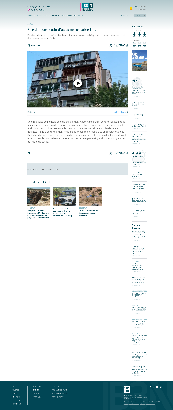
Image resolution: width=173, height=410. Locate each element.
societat (135, 305)
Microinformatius (139, 291)
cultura (135, 262)
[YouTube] (40, 10)
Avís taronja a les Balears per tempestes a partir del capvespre (139, 200)
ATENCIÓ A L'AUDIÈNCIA (134, 404)
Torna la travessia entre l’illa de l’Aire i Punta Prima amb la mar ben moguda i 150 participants (139, 339)
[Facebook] (35, 10)
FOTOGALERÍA (37, 397)
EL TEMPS (36, 390)
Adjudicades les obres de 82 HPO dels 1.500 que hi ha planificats (139, 309)
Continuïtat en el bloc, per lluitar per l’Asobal (139, 125)
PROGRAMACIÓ (17, 404)
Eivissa (63, 15)
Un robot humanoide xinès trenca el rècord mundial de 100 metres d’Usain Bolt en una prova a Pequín (139, 354)
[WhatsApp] (123, 45)
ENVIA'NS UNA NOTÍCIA (59, 393)
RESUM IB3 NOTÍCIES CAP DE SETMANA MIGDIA (139, 295)
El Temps (31, 15)
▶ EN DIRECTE (126, 15)
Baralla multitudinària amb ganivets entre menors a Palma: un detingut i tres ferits (138, 280)
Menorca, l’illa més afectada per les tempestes (138, 174)
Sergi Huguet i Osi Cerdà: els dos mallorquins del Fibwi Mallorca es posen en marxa (139, 90)
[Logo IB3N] (86, 7)
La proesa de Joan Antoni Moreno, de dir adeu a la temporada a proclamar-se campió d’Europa (139, 138)
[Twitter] (110, 45)
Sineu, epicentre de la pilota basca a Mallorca (139, 115)
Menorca (55, 15)
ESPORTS (36, 393)
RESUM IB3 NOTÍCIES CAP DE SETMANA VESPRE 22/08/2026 (139, 323)
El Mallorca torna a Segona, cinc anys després (138, 104)
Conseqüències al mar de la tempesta (139, 163)
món (30, 24)
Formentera (71, 15)
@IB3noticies (120, 112)
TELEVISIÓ (16, 390)
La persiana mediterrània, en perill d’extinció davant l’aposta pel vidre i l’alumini (138, 250)
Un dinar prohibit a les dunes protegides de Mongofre (88, 213)
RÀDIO (15, 393)
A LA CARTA (16, 400)
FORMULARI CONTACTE (59, 390)
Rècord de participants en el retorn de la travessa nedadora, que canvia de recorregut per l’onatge (139, 369)
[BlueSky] (44, 10)
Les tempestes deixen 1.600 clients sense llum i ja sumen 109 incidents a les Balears (139, 187)
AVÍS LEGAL (142, 404)
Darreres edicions (137, 156)
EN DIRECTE (16, 397)
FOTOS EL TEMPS (58, 397)
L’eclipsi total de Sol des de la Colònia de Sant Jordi (138, 212)
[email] (120, 45)
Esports (39, 15)
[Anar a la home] (29, 10)
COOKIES (126, 404)
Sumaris (80, 15)
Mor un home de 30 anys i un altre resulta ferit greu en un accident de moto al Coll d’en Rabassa (139, 234)
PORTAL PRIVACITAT (150, 404)
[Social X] (32, 10)
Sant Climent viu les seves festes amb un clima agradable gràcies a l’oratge (138, 266)
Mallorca (47, 15)
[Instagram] (37, 10)
